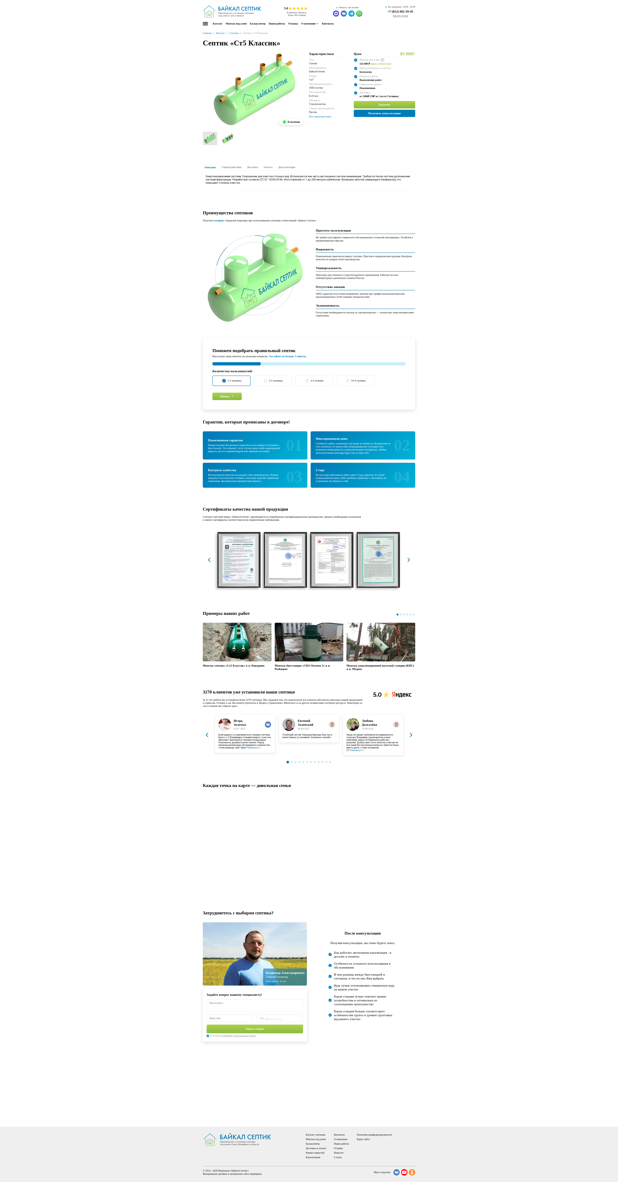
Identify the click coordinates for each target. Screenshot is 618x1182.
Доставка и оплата (316, 1148)
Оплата (268, 167)
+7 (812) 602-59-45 (400, 11)
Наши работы (277, 23)
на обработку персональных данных (238, 1036)
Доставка (252, 167)
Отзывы (293, 23)
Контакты (328, 23)
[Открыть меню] (205, 23)
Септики (234, 33)
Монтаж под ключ (236, 23)
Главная (207, 33)
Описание (210, 167)
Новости (338, 1152)
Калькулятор (258, 23)
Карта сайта (363, 1139)
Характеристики (231, 167)
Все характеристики (320, 116)
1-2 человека (234, 380)
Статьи (338, 1157)
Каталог (220, 33)
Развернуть (252, 747)
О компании (308, 23)
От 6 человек (358, 380)
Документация (286, 167)
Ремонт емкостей (315, 1152)
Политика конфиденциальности (374, 1134)
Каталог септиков (315, 1134)
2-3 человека (276, 380)
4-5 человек (317, 380)
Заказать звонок (400, 16)
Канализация (313, 1157)
